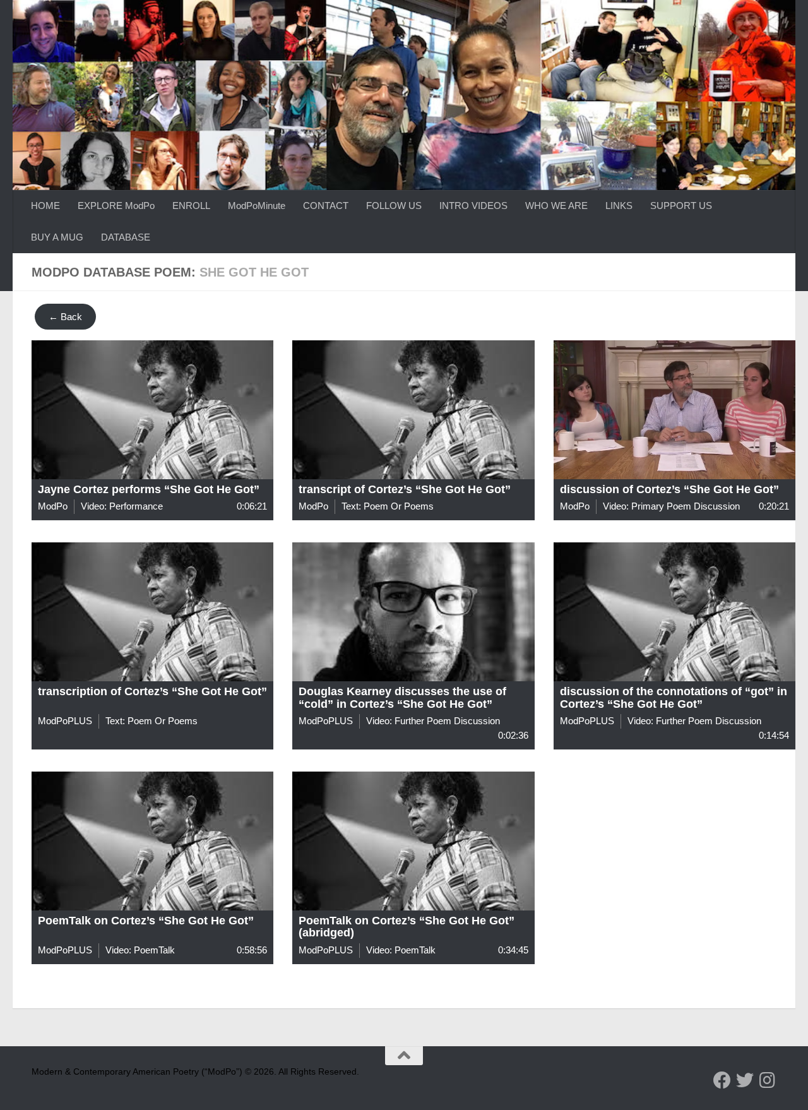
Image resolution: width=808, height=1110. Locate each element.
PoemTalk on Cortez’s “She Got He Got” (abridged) (406, 927)
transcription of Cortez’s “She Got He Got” (152, 691)
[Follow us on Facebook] (722, 1080)
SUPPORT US (681, 205)
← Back (65, 316)
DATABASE (125, 237)
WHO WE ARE (556, 205)
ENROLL (191, 205)
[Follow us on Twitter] (745, 1080)
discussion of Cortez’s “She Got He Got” (669, 489)
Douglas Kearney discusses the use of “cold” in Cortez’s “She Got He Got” (402, 697)
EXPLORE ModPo (116, 205)
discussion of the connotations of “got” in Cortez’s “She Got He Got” (673, 697)
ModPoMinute (256, 205)
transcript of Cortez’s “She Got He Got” (405, 489)
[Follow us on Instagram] (767, 1080)
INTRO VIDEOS (473, 205)
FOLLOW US (394, 205)
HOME (45, 205)
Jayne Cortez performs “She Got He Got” (148, 489)
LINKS (619, 205)
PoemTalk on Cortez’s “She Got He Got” (146, 920)
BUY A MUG (57, 237)
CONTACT (325, 205)
